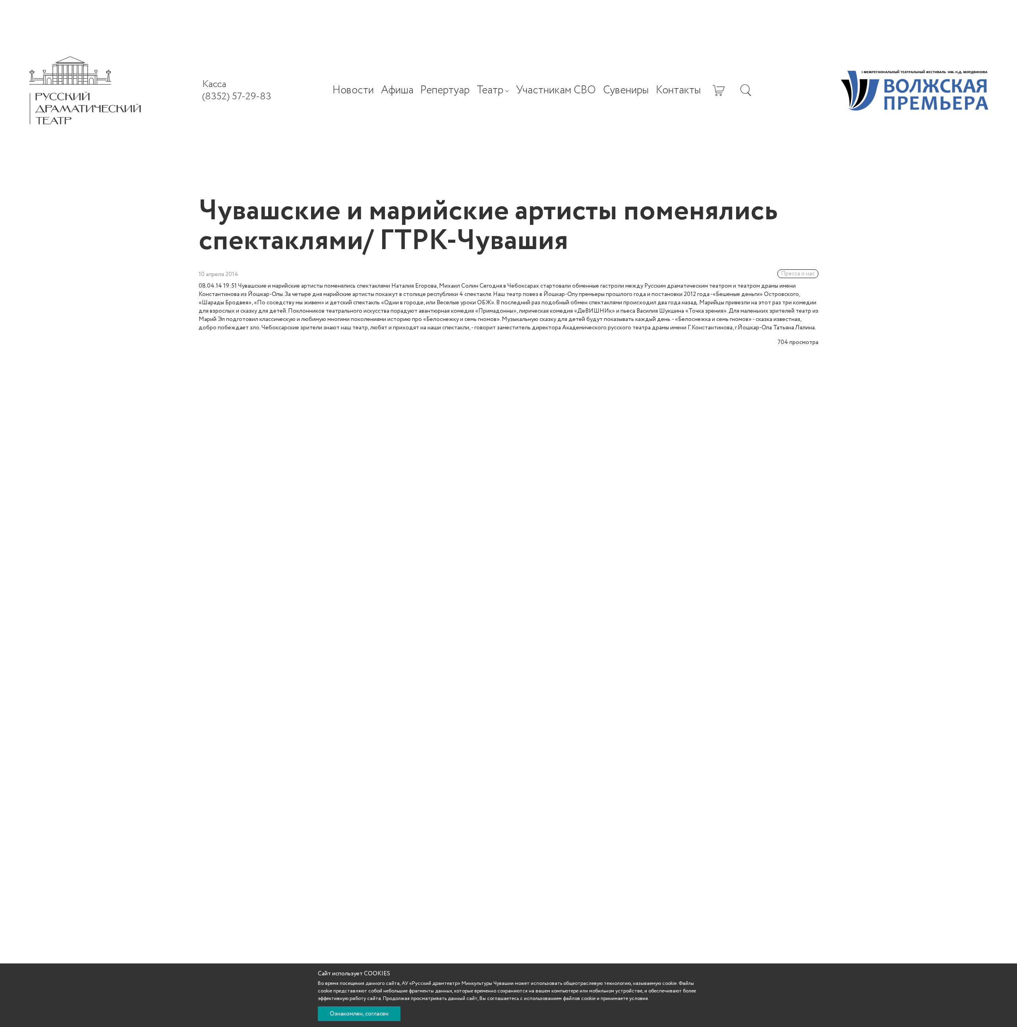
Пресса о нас (798, 274)
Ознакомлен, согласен (359, 1014)
